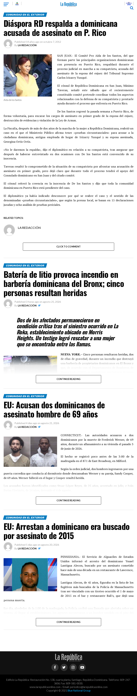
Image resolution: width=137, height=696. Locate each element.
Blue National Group (79, 690)
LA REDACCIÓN (27, 45)
